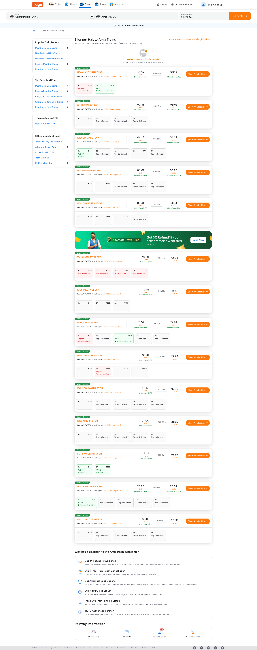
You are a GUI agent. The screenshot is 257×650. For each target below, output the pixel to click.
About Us (134, 648)
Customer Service (122, 648)
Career (113, 648)
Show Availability (196, 74)
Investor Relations (144, 648)
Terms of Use (105, 648)
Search (238, 16)
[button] (211, 4)
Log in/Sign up (215, 4)
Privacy (96, 648)
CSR (153, 648)
